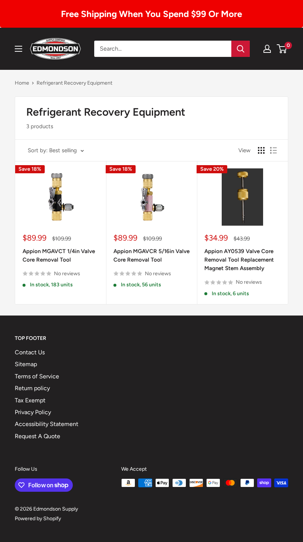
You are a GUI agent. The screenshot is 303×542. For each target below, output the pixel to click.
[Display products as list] (273, 150)
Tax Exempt (30, 400)
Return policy (32, 388)
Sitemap (26, 364)
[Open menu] (18, 49)
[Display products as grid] (261, 150)
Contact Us (30, 352)
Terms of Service (37, 376)
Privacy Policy (33, 412)
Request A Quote (37, 436)
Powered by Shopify (38, 518)
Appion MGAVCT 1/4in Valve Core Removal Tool (59, 255)
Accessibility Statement (46, 423)
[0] (282, 48)
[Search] (240, 49)
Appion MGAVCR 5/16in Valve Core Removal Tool (151, 255)
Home (22, 83)
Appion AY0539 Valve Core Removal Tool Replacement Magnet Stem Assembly (239, 260)
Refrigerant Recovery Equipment (74, 83)
